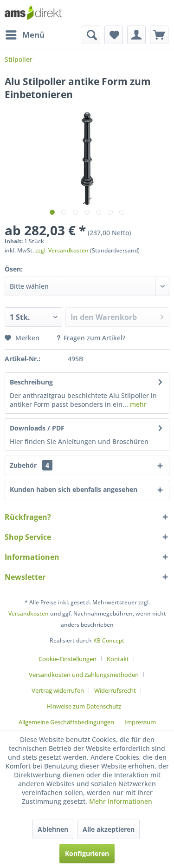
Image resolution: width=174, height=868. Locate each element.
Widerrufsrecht (115, 690)
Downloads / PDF (37, 428)
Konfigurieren (87, 853)
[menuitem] (24, 35)
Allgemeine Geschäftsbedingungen (66, 722)
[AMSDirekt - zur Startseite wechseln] (33, 13)
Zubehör (29, 465)
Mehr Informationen (120, 801)
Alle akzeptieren (109, 829)
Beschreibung (31, 382)
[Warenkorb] (159, 35)
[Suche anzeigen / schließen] (91, 35)
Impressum (140, 722)
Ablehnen (53, 829)
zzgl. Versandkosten (62, 250)
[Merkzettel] (113, 35)
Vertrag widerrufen (58, 690)
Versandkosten (28, 613)
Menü (33, 34)
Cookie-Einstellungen (68, 659)
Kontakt (118, 659)
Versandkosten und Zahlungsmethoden (84, 674)
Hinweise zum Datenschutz (83, 706)
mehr (137, 404)
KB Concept (108, 640)
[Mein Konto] (136, 35)
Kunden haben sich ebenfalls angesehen (73, 489)
